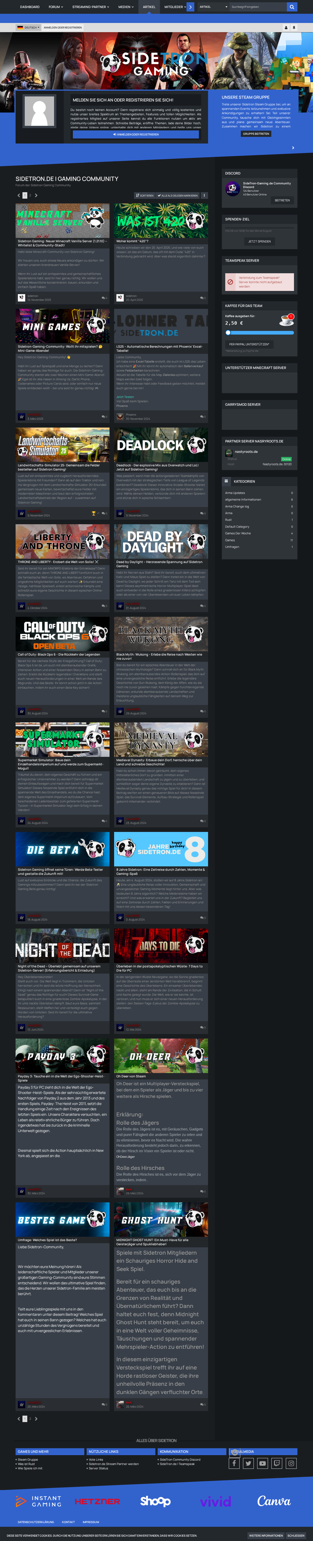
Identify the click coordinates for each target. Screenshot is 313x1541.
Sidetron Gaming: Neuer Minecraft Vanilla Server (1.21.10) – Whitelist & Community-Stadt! (62, 243)
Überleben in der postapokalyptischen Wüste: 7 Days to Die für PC (159, 968)
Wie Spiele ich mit (30, 1468)
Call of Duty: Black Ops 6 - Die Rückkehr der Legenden (59, 654)
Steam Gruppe (28, 1459)
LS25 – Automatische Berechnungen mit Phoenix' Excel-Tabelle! (159, 348)
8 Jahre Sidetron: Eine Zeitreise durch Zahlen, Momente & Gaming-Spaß (160, 871)
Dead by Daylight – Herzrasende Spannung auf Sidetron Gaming (159, 564)
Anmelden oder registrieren (63, 27)
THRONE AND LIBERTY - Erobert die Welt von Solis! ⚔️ (58, 562)
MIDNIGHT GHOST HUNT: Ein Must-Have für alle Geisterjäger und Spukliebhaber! (152, 1242)
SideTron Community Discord (180, 1459)
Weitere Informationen (266, 1536)
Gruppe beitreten (256, 134)
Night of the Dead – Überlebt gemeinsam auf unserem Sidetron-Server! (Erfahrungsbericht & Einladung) (59, 968)
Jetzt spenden (259, 241)
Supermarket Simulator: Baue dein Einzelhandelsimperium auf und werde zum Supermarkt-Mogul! (61, 764)
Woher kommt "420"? (132, 241)
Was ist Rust (26, 1464)
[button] (214, 6)
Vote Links (96, 1459)
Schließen (296, 1536)
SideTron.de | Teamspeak (177, 1464)
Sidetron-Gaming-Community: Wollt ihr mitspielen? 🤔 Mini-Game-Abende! (60, 348)
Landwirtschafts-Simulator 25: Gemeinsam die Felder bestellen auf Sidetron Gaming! (59, 467)
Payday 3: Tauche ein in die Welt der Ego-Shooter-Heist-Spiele (61, 1078)
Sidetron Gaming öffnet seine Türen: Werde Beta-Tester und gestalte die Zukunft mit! (60, 871)
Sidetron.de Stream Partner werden (114, 1464)
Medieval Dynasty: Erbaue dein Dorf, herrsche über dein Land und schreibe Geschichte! (159, 762)
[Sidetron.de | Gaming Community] (156, 63)
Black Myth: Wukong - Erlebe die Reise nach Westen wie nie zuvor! (159, 656)
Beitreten (282, 200)
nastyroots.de (246, 451)
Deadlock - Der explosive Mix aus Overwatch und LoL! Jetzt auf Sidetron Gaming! (157, 467)
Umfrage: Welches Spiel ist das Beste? (47, 1240)
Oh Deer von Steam (131, 1076)
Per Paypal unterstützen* (249, 344)
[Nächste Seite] (36, 195)
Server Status (98, 1468)
